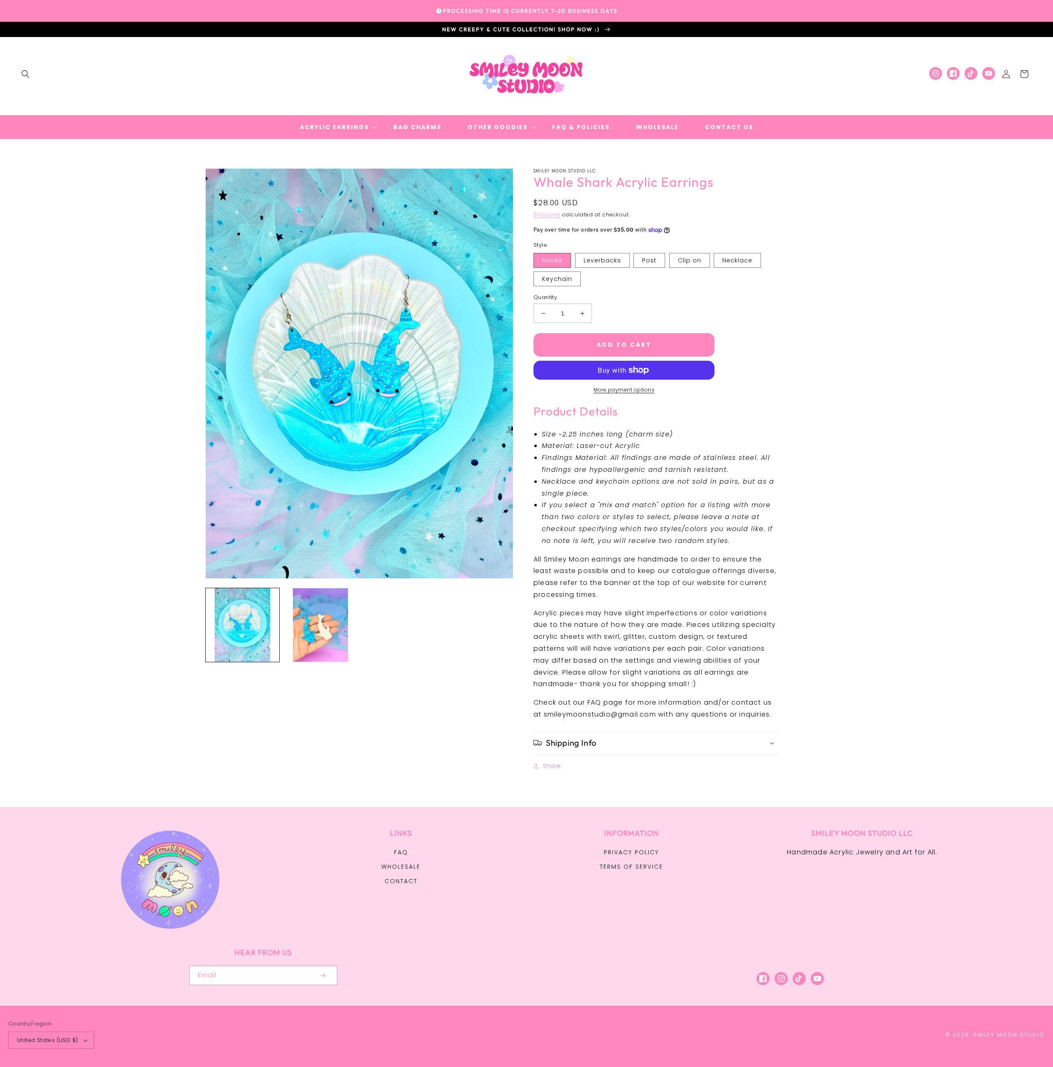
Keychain (557, 279)
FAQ (401, 852)
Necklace (737, 260)
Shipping (547, 214)
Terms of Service (631, 867)
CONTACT (401, 881)
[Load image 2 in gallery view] (320, 625)
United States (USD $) (47, 1040)
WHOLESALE (400, 867)
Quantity (545, 297)
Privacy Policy (631, 852)
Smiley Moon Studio (1009, 1035)
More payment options (624, 389)
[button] (25, 74)
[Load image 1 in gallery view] (242, 625)
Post (649, 260)
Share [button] (552, 766)
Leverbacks (602, 260)
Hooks (552, 260)
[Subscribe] (322, 975)
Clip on (689, 260)
